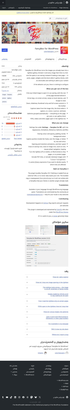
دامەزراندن (38, 59)
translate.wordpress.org (35, 194)
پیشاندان (48, 365)
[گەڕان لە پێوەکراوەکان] (50, 18)
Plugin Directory (63, 8)
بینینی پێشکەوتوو (16, 106)
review (55, 216)
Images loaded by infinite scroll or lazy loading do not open (58, 294)
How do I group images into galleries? (56, 312)
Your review (18, 138)
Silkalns (40, 353)
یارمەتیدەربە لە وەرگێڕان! (23, 12)
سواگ (14, 374)
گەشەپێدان (27, 59)
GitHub (45, 203)
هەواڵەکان (65, 368)
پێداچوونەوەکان (49, 59)
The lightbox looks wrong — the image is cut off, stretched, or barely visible (55, 288)
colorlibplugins (49, 51)
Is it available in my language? (58, 324)
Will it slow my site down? (59, 329)
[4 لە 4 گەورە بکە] (66, 238)
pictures (4, 102)
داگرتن (4, 50)
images (4, 95)
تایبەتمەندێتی (64, 374)
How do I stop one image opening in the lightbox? (52, 282)
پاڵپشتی (31, 368)
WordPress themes (62, 212)
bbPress (64, 386)
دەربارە (66, 365)
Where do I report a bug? (60, 334)
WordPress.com (62, 380)
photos (4, 98)
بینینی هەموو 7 (5, 90)
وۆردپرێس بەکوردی (58, 397)
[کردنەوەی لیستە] (2, 2)
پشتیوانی (4, 59)
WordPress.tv (29, 374)
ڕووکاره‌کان (48, 368)
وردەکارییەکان (62, 59)
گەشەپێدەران (30, 371)
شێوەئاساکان (47, 374)
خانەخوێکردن (64, 371)
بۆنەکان (15, 368)
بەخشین (14, 371)
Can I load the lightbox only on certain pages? (53, 301)
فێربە (32, 365)
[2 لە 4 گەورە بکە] (51, 227)
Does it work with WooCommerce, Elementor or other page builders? (57, 317)
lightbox (9, 98)
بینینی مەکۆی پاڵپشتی (15, 155)
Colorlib (59, 209)
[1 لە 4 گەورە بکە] (66, 227)
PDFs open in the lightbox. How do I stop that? (53, 306)
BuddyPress (63, 389)
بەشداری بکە (13, 365)
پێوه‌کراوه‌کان (47, 371)
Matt (66, 383)
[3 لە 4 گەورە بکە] (36, 227)
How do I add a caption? (60, 277)
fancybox (9, 95)
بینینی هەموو (6, 138)
